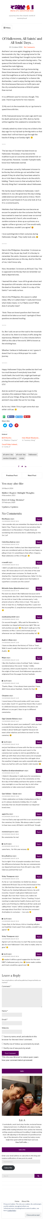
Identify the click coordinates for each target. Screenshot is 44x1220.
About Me (25, 1201)
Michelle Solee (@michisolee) (13, 588)
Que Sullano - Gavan (9, 794)
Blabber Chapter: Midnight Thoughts (18, 493)
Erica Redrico (7, 856)
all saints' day (8, 454)
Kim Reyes (6, 519)
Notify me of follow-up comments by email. (21, 1044)
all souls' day (21, 454)
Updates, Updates (10, 507)
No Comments (29, 47)
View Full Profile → (22, 1142)
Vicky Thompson (8, 876)
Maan (4, 658)
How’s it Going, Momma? (13, 500)
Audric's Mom (7, 640)
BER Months (6, 438)
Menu (8, 27)
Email (5, 1019)
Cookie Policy (11, 1210)
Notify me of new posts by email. (17, 1048)
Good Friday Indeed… (10, 444)
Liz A (5, 681)
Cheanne (5, 696)
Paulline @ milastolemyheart (13, 771)
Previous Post (12, 475)
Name (5, 1011)
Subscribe (8, 1168)
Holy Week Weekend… (30, 438)
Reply (39, 519)
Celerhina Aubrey (8, 542)
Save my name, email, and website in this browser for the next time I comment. (19, 1038)
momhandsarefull (8, 617)
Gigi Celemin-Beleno (10, 719)
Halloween (33, 454)
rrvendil (5, 562)
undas (21, 458)
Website (5, 1028)
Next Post (32, 475)
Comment (6, 986)
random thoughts (9, 458)
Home (17, 1201)
